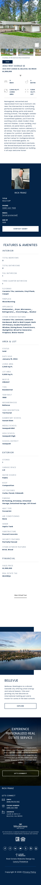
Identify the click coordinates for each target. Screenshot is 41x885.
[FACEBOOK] (5, 848)
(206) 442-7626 (9, 208)
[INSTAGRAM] (10, 848)
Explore (20, 706)
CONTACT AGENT (20, 229)
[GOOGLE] (31, 848)
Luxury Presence (20, 861)
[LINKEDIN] (15, 848)
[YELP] (26, 848)
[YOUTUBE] (20, 848)
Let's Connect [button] (20, 773)
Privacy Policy (29, 872)
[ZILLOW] (36, 848)
